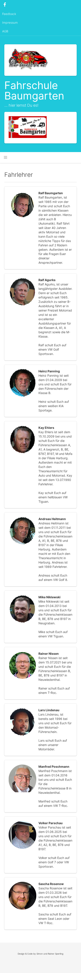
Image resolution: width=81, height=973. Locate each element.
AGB (5, 31)
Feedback (9, 14)
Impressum (10, 22)
